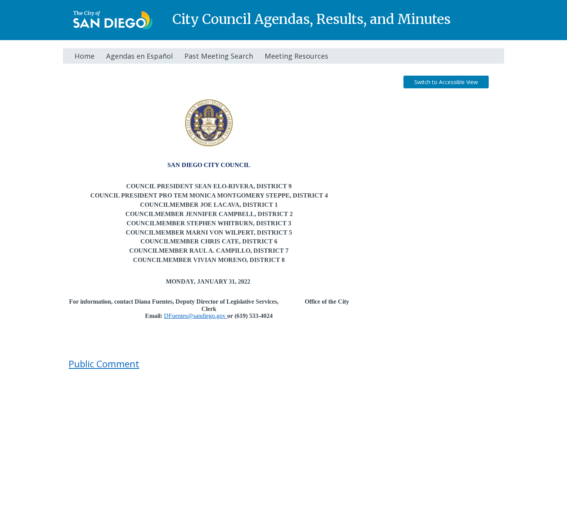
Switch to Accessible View (446, 82)
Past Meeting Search (218, 56)
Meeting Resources (296, 56)
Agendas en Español (139, 56)
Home (84, 56)
